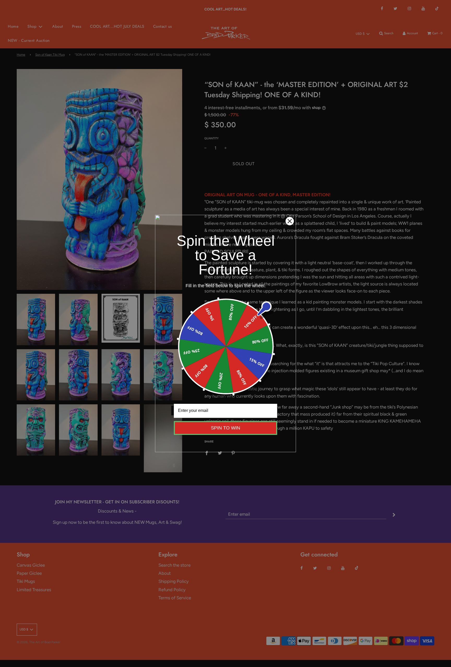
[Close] (289, 221)
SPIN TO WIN (225, 427)
